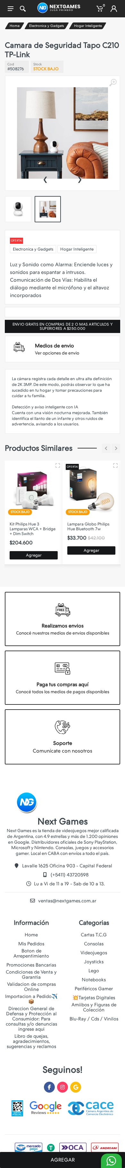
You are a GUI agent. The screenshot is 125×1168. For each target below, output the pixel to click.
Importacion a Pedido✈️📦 (31, 999)
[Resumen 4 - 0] (115, 465)
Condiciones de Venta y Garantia (31, 974)
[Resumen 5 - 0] (58, 465)
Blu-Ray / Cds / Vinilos (94, 1018)
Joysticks (94, 961)
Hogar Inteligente (88, 26)
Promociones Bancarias (31, 965)
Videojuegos (93, 952)
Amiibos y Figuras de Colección (93, 1007)
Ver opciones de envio (57, 352)
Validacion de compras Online (31, 987)
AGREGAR (63, 1160)
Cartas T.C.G (94, 934)
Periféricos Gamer (94, 988)
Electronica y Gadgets (46, 26)
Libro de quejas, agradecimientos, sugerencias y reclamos (31, 1041)
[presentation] (45, 178)
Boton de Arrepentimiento (31, 953)
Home (15, 26)
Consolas (94, 943)
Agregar (34, 555)
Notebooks (94, 979)
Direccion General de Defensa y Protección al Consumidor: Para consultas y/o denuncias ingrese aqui (31, 1019)
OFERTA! (16, 240)
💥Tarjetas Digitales (93, 997)
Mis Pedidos (31, 943)
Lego (93, 970)
